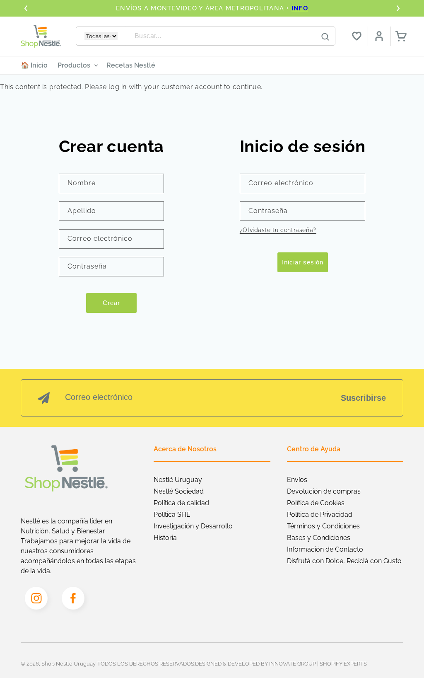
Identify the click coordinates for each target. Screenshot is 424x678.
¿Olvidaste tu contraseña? (278, 230)
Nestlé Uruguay (178, 480)
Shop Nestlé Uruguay (68, 663)
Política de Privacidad (319, 514)
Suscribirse (363, 397)
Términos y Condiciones (323, 526)
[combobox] (230, 36)
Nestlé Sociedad (179, 491)
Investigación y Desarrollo (193, 526)
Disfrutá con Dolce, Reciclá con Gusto (344, 561)
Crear (111, 302)
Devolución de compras (324, 491)
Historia (165, 538)
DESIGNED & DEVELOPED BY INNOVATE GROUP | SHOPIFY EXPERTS (281, 663)
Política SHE (172, 514)
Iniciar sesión (302, 262)
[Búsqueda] (325, 36)
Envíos (297, 480)
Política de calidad (181, 503)
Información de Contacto (325, 549)
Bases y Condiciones (318, 538)
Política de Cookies (315, 503)
